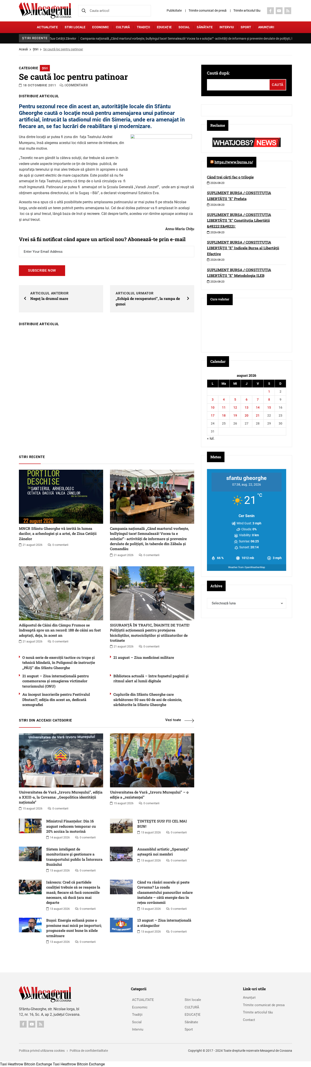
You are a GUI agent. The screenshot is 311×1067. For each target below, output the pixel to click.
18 (224, 415)
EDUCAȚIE (164, 27)
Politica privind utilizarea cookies (42, 1050)
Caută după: (218, 73)
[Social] (270, 10)
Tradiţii (143, 27)
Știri (35, 49)
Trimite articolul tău (246, 10)
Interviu (226, 27)
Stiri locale (75, 27)
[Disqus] (106, 388)
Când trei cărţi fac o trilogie (230, 177)
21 (258, 415)
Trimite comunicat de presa (264, 1005)
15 (269, 407)
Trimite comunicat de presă (208, 10)
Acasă (23, 49)
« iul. (210, 438)
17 (212, 415)
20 (246, 415)
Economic (100, 27)
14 (258, 407)
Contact (249, 1020)
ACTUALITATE (47, 27)
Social (184, 27)
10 (212, 407)
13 (246, 407)
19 (235, 415)
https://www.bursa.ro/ (233, 162)
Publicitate (174, 10)
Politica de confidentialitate (89, 1050)
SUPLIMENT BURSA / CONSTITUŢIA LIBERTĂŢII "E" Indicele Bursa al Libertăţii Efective (243, 248)
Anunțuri (266, 27)
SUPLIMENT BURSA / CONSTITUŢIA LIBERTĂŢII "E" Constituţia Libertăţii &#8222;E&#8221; (239, 220)
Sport (246, 27)
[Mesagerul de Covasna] (45, 10)
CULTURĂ (123, 27)
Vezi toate (173, 720)
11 (224, 407)
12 (235, 407)
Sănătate (205, 27)
